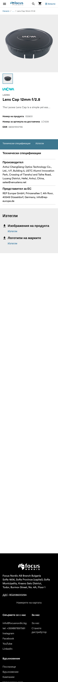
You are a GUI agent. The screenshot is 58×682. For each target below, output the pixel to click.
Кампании (9, 677)
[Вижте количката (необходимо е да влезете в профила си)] (40, 4)
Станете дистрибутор (39, 630)
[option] (8, 79)
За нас (35, 623)
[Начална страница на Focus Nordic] (16, 4)
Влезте (51, 3)
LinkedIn (7, 648)
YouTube (7, 643)
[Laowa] (8, 89)
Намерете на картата (29, 602)
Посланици (9, 666)
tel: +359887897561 (14, 628)
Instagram (8, 633)
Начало (6, 11)
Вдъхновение (11, 672)
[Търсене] (33, 4)
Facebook (8, 638)
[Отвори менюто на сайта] (6, 4)
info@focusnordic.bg (15, 623)
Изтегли (12, 231)
